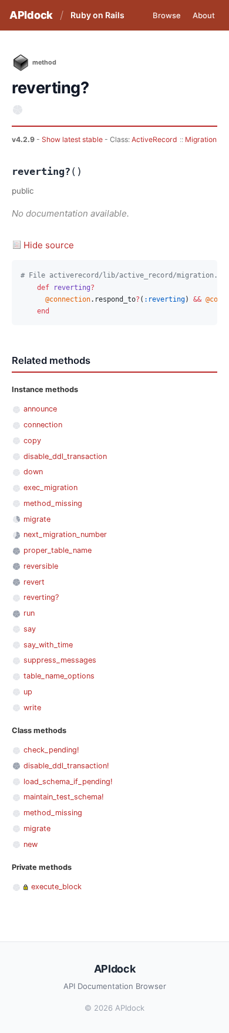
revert (34, 582)
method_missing (52, 503)
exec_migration (50, 487)
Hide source (48, 245)
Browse (167, 15)
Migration (201, 139)
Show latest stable (73, 139)
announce (40, 408)
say (29, 628)
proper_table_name (57, 550)
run (29, 613)
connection (42, 424)
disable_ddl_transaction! (66, 765)
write (32, 707)
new (30, 844)
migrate (36, 519)
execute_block (56, 886)
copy (32, 440)
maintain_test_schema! (63, 796)
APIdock (31, 15)
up (27, 691)
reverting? (41, 597)
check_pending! (51, 749)
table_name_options (59, 675)
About (204, 15)
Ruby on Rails (97, 15)
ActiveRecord (154, 139)
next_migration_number (65, 534)
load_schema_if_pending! (68, 781)
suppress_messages (59, 660)
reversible (40, 566)
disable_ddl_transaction (65, 456)
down (33, 471)
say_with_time (48, 644)
